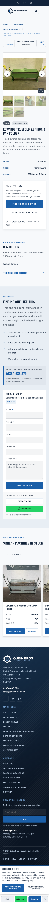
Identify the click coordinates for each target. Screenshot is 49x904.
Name (9, 410)
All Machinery (11, 750)
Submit (24, 819)
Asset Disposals (11, 778)
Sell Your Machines (13, 768)
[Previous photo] (7, 74)
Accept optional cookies (13, 888)
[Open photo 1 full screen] (24, 73)
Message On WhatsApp (24, 212)
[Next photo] (42, 74)
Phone (10, 422)
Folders (7, 727)
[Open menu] (43, 11)
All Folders (14, 555)
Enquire (32, 631)
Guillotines (9, 712)
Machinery (19, 24)
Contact (8, 792)
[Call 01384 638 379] (18, 3)
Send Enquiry (24, 486)
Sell (13, 859)
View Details (15, 631)
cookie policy (27, 880)
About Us (8, 764)
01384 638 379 (18, 222)
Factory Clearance (13, 773)
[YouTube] (12, 698)
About (22, 859)
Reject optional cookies (36, 888)
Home (6, 24)
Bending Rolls (10, 722)
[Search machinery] (36, 11)
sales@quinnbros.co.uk (14, 691)
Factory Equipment (13, 745)
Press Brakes (10, 717)
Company (10, 447)
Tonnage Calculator (14, 787)
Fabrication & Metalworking (18, 731)
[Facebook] (6, 698)
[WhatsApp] (19, 698)
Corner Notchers (12, 736)
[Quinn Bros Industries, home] (17, 11)
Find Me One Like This (25, 204)
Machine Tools (11, 741)
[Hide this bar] (45, 899)
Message (11, 459)
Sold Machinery (11, 29)
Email (9, 434)
